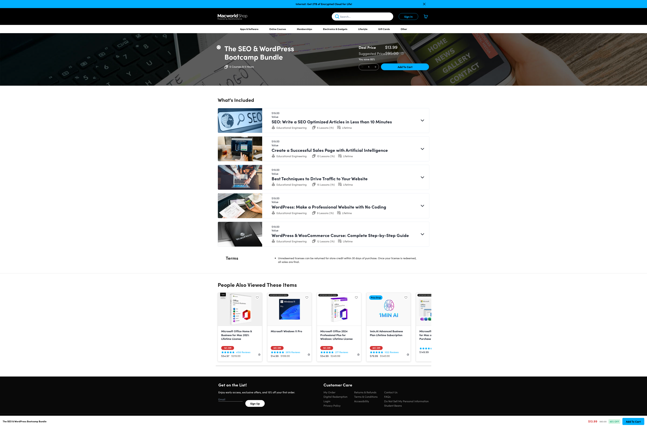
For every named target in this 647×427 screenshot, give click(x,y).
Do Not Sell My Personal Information (406, 401)
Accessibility (361, 401)
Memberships (304, 29)
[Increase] (375, 67)
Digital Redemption (335, 396)
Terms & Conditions (366, 396)
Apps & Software (249, 29)
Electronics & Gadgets (335, 29)
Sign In (408, 16)
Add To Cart (405, 67)
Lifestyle (362, 29)
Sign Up (255, 403)
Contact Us (390, 392)
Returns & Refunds (365, 392)
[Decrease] (362, 67)
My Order (329, 392)
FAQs (387, 396)
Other (404, 29)
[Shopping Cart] (425, 16)
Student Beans (393, 405)
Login (327, 401)
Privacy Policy (332, 405)
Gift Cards (384, 29)
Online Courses (277, 29)
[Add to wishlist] (219, 47)
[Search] (337, 16)
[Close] (424, 4)
